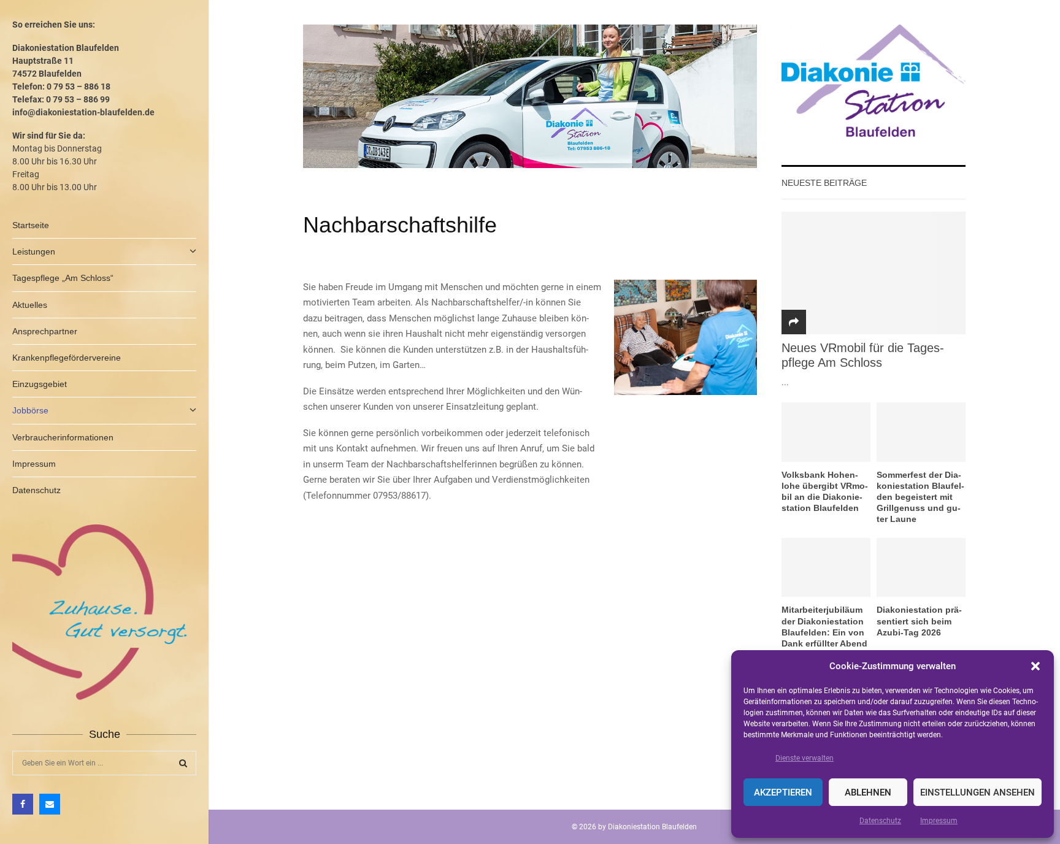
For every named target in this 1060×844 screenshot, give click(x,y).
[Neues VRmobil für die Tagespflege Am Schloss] (874, 273)
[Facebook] (22, 804)
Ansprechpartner (44, 331)
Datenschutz (880, 820)
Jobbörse (30, 410)
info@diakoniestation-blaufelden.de (83, 112)
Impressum (939, 820)
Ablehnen (868, 792)
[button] (1035, 666)
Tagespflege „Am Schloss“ (62, 278)
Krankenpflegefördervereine (66, 358)
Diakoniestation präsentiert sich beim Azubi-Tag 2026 (919, 621)
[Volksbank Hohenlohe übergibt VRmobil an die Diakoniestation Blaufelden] (826, 432)
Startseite (30, 225)
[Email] (49, 804)
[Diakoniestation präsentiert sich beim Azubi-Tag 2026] (921, 567)
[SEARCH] (183, 763)
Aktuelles (29, 305)
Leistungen (33, 251)
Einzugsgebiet (39, 384)
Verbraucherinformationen (62, 437)
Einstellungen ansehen (977, 792)
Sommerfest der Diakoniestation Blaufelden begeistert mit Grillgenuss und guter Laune (920, 497)
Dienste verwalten (804, 758)
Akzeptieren (783, 792)
